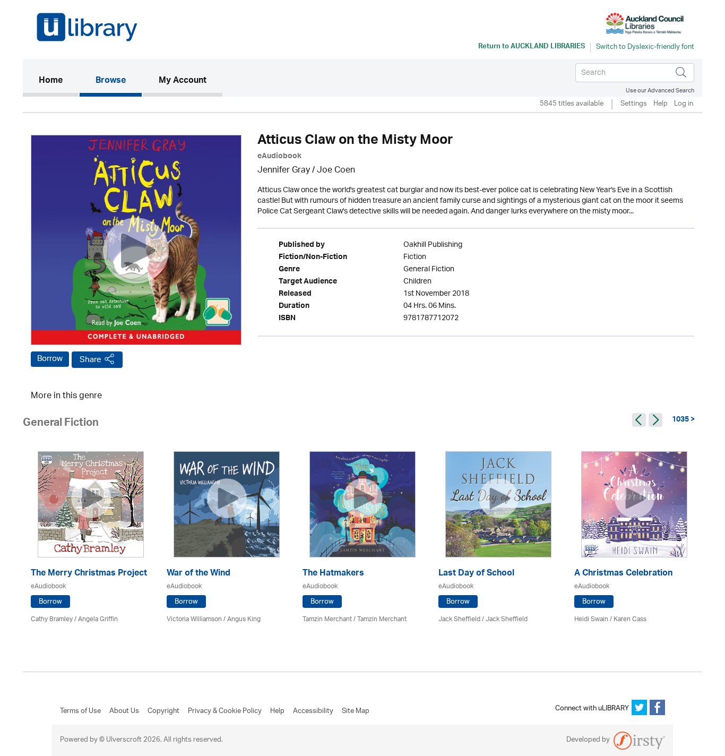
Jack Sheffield (459, 619)
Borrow (50, 358)
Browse (111, 81)
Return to (531, 47)
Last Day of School (476, 574)
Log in (683, 104)
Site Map (355, 711)
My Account (182, 81)
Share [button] (90, 359)
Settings (633, 104)
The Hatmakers (333, 574)
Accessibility (313, 711)
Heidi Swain (591, 619)
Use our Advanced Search (660, 90)
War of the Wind (198, 574)
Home (59, 81)
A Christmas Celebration (623, 574)
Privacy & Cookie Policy (225, 711)
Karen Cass (630, 619)
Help (660, 104)
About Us (124, 711)
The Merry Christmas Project (89, 574)
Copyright (163, 711)
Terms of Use (80, 711)
